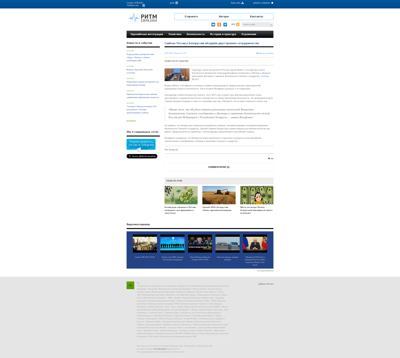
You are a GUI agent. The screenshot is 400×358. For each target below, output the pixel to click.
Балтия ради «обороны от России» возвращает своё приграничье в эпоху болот (180, 210)
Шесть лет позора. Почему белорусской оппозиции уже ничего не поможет (256, 210)
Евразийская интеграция (146, 34)
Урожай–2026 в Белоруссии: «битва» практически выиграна (216, 208)
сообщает (264, 76)
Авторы (224, 16)
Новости (177, 53)
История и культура (223, 34)
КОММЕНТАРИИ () (219, 167)
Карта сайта (236, 3)
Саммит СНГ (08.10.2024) (145, 257)
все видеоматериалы (265, 271)
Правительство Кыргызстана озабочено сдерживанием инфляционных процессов (143, 95)
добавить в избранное (261, 3)
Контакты (256, 16)
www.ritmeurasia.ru (160, 349)
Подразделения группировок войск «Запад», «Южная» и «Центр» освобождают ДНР (140, 57)
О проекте (191, 16)
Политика (174, 34)
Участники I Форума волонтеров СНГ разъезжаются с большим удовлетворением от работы (142, 109)
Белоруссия (173, 150)
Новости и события (176, 61)
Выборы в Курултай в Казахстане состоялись (140, 71)
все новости (131, 120)
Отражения (248, 34)
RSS (234, 24)
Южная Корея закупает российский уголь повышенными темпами (143, 83)
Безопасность (196, 34)
